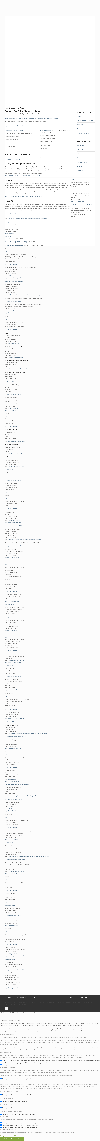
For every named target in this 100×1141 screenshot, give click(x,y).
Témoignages (81, 129)
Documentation (81, 145)
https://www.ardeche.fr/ (12, 313)
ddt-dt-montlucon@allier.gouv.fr (17, 369)
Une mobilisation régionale (85, 120)
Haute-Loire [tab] (8, 814)
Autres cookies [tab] (4, 1116)
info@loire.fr (12, 809)
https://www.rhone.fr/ (11, 925)
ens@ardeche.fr (13, 311)
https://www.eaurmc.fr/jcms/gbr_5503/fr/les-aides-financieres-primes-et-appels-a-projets (31, 118)
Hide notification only (17, 1139)
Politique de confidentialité (8, 1136)
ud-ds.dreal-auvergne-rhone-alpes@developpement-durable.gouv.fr (28, 733)
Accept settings (5, 1139)
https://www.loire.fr (10, 811)
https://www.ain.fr (10, 233)
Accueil (79, 116)
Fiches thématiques (82, 162)
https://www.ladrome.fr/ (12, 558)
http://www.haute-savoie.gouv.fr (14, 719)
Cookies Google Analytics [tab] (7, 1067)
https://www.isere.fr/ (11, 631)
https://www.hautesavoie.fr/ (13, 748)
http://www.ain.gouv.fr (77, 202)
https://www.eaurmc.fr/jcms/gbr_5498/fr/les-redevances (21, 126)
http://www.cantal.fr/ (11, 492)
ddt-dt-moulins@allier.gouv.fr (16, 357)
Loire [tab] (6, 751)
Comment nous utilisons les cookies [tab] (10, 1020)
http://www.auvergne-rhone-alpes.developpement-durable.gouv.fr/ (25, 196)
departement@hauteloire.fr (16, 871)
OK (7, 1008)
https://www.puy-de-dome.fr (13, 988)
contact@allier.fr (13, 408)
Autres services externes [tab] (7, 1081)
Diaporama (80, 158)
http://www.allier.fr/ (10, 410)
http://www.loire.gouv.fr (12, 781)
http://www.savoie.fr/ (11, 690)
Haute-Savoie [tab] (9, 693)
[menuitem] (74, 997)
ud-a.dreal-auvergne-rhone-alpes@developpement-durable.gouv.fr (28, 218)
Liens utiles (80, 170)
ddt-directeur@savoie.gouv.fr (17, 660)
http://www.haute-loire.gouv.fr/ (14, 839)
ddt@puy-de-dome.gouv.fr (16, 954)
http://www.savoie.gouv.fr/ (13, 662)
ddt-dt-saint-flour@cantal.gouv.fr (18, 466)
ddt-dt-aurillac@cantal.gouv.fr (17, 441)
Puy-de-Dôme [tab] (9, 928)
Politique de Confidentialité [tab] (8, 1129)
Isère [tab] (6, 561)
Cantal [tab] (7, 413)
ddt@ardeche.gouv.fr (14, 276)
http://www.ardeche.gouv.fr (13, 278)
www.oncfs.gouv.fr (10, 214)
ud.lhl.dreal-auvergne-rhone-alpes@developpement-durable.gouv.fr (28, 856)
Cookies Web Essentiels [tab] (7, 1034)
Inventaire (80, 124)
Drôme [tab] (7, 495)
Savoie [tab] (7, 634)
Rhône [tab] (7, 876)
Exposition (80, 149)
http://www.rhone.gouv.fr (12, 902)
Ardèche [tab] (7, 248)
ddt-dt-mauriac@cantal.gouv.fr (17, 454)
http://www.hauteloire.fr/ (12, 873)
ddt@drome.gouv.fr (14, 520)
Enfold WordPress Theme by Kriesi (26, 997)
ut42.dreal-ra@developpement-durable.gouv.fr (22, 796)
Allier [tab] (6, 316)
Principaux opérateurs (83, 133)
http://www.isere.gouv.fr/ (12, 601)
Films (78, 153)
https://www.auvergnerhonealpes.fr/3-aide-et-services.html (22, 175)
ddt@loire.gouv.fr (13, 779)
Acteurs (79, 166)
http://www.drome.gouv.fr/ (13, 523)
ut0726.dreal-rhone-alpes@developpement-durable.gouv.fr (25, 295)
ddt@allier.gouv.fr (13, 343)
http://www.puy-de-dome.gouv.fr (14, 956)
